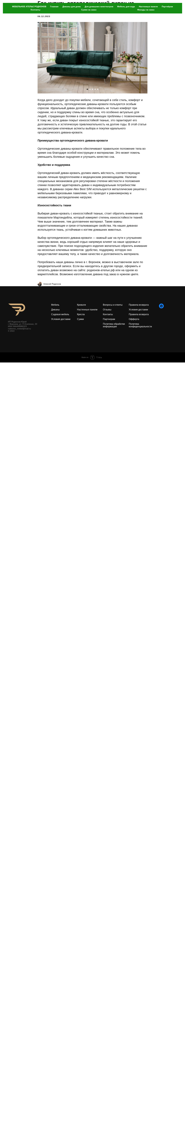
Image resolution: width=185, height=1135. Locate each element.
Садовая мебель (60, 314)
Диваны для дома (71, 6)
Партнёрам (167, 6)
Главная (54, 6)
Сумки (80, 319)
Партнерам (109, 319)
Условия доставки (60, 319)
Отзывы (107, 309)
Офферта (134, 319)
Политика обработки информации (114, 325)
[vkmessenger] (161, 307)
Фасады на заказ (145, 10)
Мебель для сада (126, 6)
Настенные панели (148, 6)
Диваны (55, 309)
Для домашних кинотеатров (99, 6)
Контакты (35, 10)
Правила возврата (139, 314)
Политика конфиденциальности (140, 325)
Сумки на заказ (88, 10)
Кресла (81, 314)
